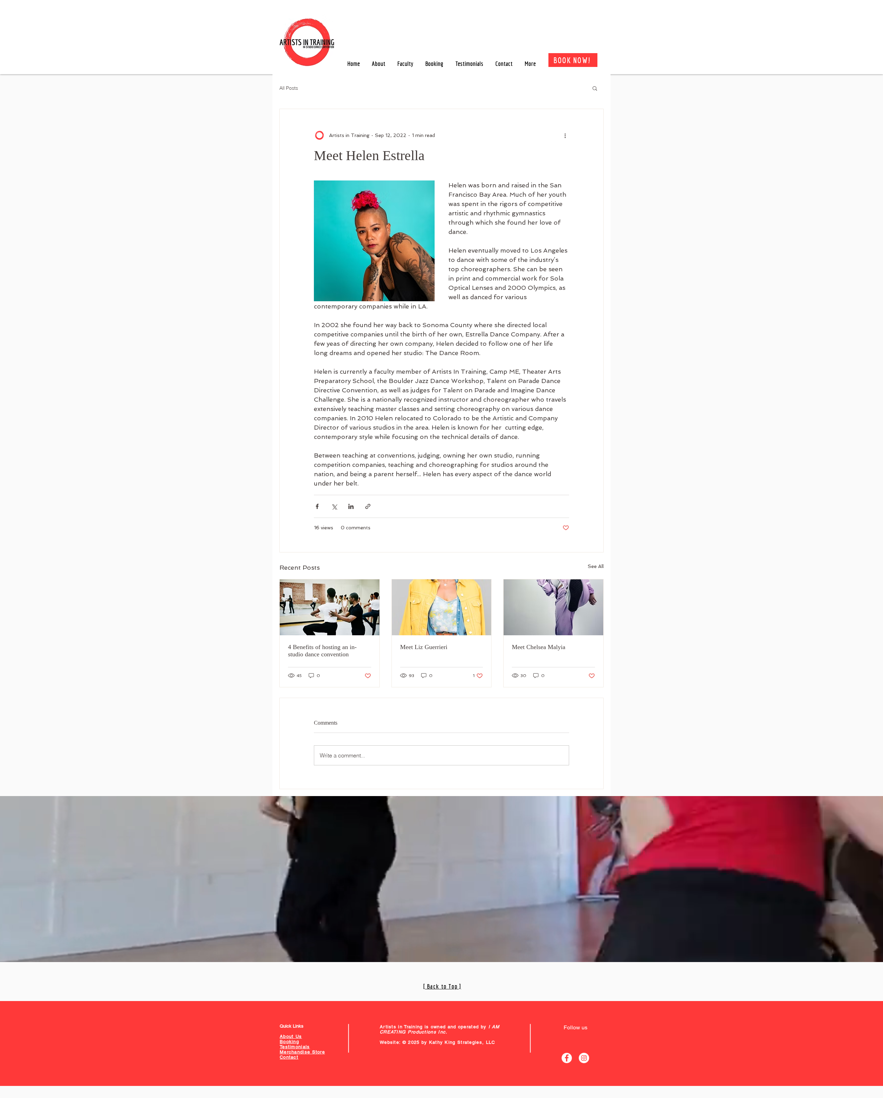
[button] (595, 88)
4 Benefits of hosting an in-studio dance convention (322, 651)
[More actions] (565, 135)
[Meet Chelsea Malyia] (553, 607)
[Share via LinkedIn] (351, 506)
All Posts (288, 88)
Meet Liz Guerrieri (423, 647)
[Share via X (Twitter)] (334, 506)
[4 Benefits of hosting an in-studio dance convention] (329, 607)
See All (596, 566)
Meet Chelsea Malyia (538, 647)
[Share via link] (368, 506)
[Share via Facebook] (317, 506)
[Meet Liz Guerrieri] (442, 607)
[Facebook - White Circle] (567, 1058)
